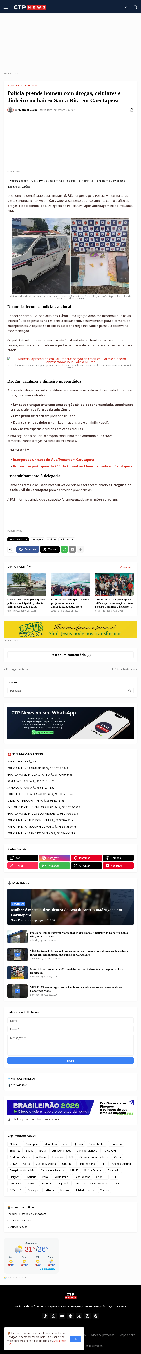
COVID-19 (15, 1190)
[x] (79, 1316)
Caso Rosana (82, 1177)
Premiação (16, 1183)
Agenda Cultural (121, 1163)
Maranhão (50, 1144)
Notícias (51, 539)
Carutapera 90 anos (52, 1170)
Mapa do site (127, 1335)
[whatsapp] (53, 1316)
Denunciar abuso (17, 1227)
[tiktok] (45, 1316)
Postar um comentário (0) (70, 655)
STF (114, 1177)
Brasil (42, 1150)
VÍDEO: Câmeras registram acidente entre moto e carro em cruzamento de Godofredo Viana (76, 989)
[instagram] (87, 1316)
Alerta (26, 1163)
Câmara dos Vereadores (93, 1157)
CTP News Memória (96, 1183)
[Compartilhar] (130, 110)
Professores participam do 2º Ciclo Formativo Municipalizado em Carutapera (72, 466)
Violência (41, 1157)
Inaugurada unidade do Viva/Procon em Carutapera (53, 460)
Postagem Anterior (17, 669)
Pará (45, 1177)
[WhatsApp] (64, 549)
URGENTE (68, 1163)
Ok (75, 1339)
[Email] (72, 549)
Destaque (33, 1190)
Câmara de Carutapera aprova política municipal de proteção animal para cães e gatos (26, 603)
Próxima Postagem (123, 669)
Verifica (104, 1190)
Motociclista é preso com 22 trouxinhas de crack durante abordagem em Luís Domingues (76, 971)
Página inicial (15, 85)
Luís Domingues (61, 1150)
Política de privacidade (102, 1335)
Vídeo (66, 1144)
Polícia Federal (93, 1170)
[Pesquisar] (135, 7)
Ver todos (125, 567)
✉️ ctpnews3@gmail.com (22, 1078)
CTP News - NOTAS (19, 1220)
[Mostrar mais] (80, 549)
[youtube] (62, 1316)
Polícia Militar (67, 539)
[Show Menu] (5, 7)
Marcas (64, 1190)
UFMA (32, 1183)
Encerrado (113, 1170)
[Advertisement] (72, 44)
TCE (71, 1157)
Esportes (15, 1150)
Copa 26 (101, 1177)
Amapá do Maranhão (22, 1170)
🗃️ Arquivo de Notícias (20, 1207)
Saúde (29, 1150)
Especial (63, 1183)
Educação (116, 1144)
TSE (116, 1183)
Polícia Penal (61, 1177)
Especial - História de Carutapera (26, 1214)
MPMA (74, 1170)
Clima (117, 1157)
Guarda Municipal (46, 1163)
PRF (76, 1183)
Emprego (57, 1157)
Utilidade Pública (84, 1190)
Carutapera (31, 85)
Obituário (30, 1177)
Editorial (49, 1190)
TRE (103, 1163)
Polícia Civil (109, 1150)
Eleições (14, 1177)
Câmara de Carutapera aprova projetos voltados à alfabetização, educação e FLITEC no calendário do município (70, 603)
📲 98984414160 (17, 1085)
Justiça (79, 1144)
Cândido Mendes (87, 1150)
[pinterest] (70, 1316)
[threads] (96, 1316)
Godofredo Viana (20, 1157)
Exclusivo (47, 1183)
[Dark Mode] (127, 7)
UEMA (13, 1163)
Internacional (87, 1163)
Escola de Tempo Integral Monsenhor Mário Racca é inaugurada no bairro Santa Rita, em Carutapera (79, 934)
